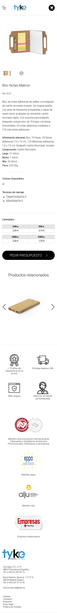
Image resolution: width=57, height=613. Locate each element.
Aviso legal (8, 604)
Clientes (6, 596)
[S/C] (3, 182)
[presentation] (4, 307)
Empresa (7, 601)
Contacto (7, 599)
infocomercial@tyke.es (14, 588)
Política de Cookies (12, 607)
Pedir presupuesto (26, 255)
